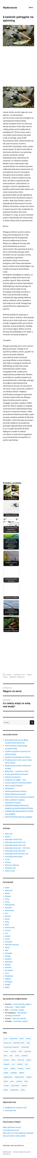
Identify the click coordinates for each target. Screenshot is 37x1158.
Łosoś (7, 939)
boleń (22, 1038)
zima (26, 1081)
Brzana (8, 896)
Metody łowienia (12, 945)
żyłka (23, 1090)
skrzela (6, 1060)
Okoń (7, 947)
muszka (13, 1051)
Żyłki (7, 987)
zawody (19, 1081)
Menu (31, 7)
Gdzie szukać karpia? (14, 786)
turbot (6, 1068)
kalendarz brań (18, 1043)
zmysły (6, 1085)
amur (5, 1038)
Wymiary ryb (10, 868)
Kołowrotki (9, 927)
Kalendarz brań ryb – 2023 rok (17, 848)
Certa (7, 899)
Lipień (7, 936)
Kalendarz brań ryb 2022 (15, 851)
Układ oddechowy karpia (15, 794)
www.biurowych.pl (11, 1130)
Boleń (7, 893)
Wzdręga (8, 982)
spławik (6, 1064)
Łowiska (8, 942)
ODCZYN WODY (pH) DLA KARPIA (18, 817)
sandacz (24, 1055)
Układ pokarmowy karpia (15, 791)
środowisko (14, 1090)
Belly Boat (13, 1038)
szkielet (20, 1064)
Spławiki (8, 962)
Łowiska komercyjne (13, 857)
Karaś (7, 919)
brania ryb (7, 1043)
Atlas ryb (8, 834)
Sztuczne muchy (19, 1018)
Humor (8, 837)
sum (13, 1064)
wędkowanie (21, 677)
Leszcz (8, 930)
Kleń (7, 925)
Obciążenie (9, 788)
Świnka (8, 967)
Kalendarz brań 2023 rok (15, 842)
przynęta (28, 1051)
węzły (6, 1081)
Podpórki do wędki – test (15, 780)
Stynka (8, 965)
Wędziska (9, 976)
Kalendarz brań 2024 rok (15, 845)
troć (26, 1064)
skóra (13, 1060)
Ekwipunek (9, 905)
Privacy (8, 862)
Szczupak (9, 970)
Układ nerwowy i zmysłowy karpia (19, 797)
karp (28, 1043)
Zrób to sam (10, 871)
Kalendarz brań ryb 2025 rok (16, 854)
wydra (6, 1072)
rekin (5, 1055)
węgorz (29, 1077)
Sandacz (8, 959)
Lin (6, 933)
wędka (21, 1072)
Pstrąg (7, 956)
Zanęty (7, 984)
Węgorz (8, 979)
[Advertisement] (18, 67)
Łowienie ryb (10, 1110)
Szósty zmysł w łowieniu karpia (18, 783)
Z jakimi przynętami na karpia (17, 757)
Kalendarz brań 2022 (13, 839)
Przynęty (8, 953)
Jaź (6, 913)
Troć (7, 973)
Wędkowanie (10, 7)
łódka (6, 1090)
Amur (7, 888)
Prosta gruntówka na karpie (16, 774)
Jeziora (8, 916)
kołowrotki (25, 1047)
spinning (21, 1060)
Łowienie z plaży (17, 1010)
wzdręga (13, 1072)
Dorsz (7, 902)
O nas (7, 859)
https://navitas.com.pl (12, 1127)
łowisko (24, 1085)
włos (12, 1081)
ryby (11, 1055)
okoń (20, 1051)
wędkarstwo (13, 677)
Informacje (9, 910)
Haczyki (8, 908)
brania (28, 1038)
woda (28, 1068)
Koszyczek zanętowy (11, 1047)
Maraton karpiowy (13, 777)
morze (6, 1051)
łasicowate (15, 1085)
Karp (7, 922)
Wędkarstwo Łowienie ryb (16, 1108)
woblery (21, 1068)
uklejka (12, 1068)
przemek (8, 675)
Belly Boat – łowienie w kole (17, 771)
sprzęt (28, 1060)
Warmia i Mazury (12, 865)
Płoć (6, 950)
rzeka (17, 1055)
